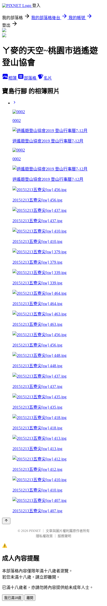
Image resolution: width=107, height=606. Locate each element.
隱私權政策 (44, 536)
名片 (48, 78)
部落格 (30, 78)
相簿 (13, 78)
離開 (29, 598)
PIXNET (35, 531)
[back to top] (6, 521)
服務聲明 (64, 536)
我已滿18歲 (12, 598)
